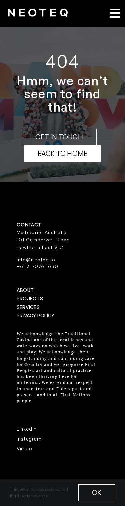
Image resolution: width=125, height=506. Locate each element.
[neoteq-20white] (38, 11)
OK (96, 492)
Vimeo (24, 448)
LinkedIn (27, 429)
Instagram (29, 439)
